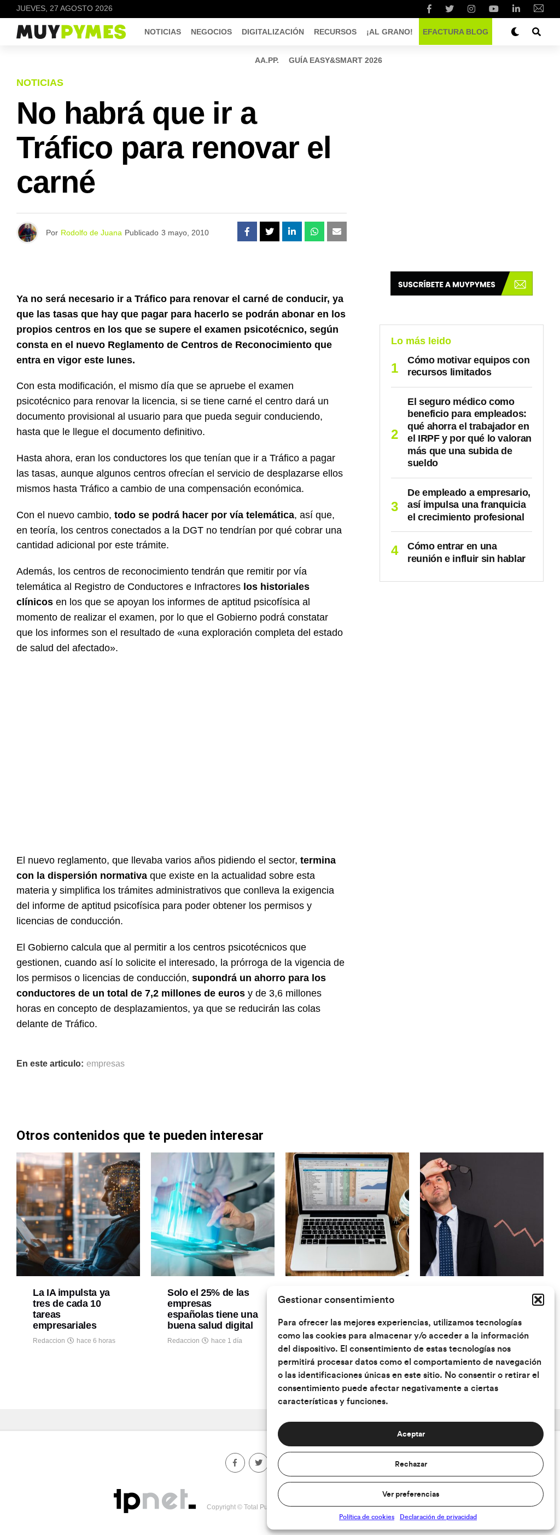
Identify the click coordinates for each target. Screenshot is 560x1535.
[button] (538, 1299)
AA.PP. (267, 60)
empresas (105, 1063)
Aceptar (411, 1434)
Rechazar (411, 1464)
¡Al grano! (389, 31)
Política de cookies (366, 1517)
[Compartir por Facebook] (247, 231)
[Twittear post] (269, 231)
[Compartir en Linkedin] (292, 231)
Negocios (211, 31)
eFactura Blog (455, 31)
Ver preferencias (410, 1494)
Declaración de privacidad (438, 1517)
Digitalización (273, 31)
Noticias (162, 31)
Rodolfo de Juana (91, 232)
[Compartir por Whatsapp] (314, 231)
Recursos (335, 31)
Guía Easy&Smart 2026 (335, 60)
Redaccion (49, 1341)
